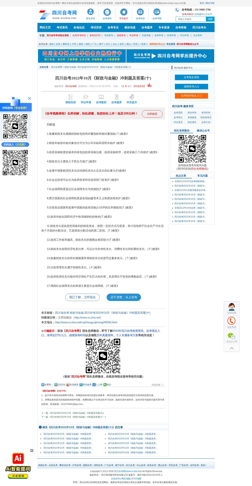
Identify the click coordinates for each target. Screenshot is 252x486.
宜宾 (135, 44)
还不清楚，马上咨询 (124, 297)
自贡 (58, 44)
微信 (109, 384)
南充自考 (151, 465)
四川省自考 (62, 312)
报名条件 (192, 122)
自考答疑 (181, 27)
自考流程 (178, 112)
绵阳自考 (98, 465)
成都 (51, 44)
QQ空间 (61, 384)
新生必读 (90, 18)
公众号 (208, 14)
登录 (202, 3)
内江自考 (130, 465)
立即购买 (152, 113)
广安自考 (183, 465)
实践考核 (146, 35)
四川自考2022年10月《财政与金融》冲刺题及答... (68, 434)
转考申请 (171, 35)
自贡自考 (53, 465)
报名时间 (192, 112)
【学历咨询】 (139, 86)
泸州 (74, 44)
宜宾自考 (173, 465)
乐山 (115, 44)
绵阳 (87, 44)
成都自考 (42, 465)
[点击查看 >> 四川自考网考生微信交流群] (15, 175)
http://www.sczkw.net (87, 317)
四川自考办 (199, 27)
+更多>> (144, 44)
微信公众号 (203, 130)
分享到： (48, 384)
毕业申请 (133, 35)
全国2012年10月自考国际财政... (190, 181)
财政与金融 (70, 67)
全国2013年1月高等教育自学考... (191, 190)
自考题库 (147, 27)
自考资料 (107, 18)
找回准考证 (205, 117)
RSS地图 (136, 478)
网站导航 (210, 3)
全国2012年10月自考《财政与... (190, 208)
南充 (122, 44)
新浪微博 (74, 384)
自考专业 (113, 27)
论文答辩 (197, 35)
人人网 (99, 384)
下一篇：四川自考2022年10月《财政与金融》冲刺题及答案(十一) (73, 417)
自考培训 (140, 18)
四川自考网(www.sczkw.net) (128, 471)
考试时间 (205, 112)
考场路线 (192, 117)
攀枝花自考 (64, 465)
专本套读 (164, 27)
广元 (94, 44)
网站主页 (45, 27)
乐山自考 (141, 465)
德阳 (81, 44)
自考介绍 (205, 122)
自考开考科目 (79, 35)
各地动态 (79, 27)
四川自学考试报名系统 (58, 35)
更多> (203, 465)
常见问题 (202, 175)
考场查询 (108, 35)
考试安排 (96, 27)
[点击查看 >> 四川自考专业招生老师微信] (15, 138)
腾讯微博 (87, 384)
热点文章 (181, 175)
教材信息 (130, 27)
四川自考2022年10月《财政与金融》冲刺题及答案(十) (104, 67)
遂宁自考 (119, 465)
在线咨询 (115, 478)
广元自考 (108, 465)
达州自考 (194, 465)
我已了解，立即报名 (82, 297)
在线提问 (199, 14)
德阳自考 (87, 465)
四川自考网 (56, 67)
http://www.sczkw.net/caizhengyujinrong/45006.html (86, 322)
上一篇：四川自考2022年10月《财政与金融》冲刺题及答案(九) (72, 413)
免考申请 (158, 35)
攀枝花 (66, 44)
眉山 (128, 44)
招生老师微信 (181, 130)
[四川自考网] (57, 15)
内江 (108, 44)
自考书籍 (157, 18)
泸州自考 (76, 465)
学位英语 (178, 122)
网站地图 (126, 478)
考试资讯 (62, 27)
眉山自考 (162, 465)
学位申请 (184, 35)
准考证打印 (95, 35)
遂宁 (101, 44)
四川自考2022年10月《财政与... (190, 185)
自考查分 (178, 117)
